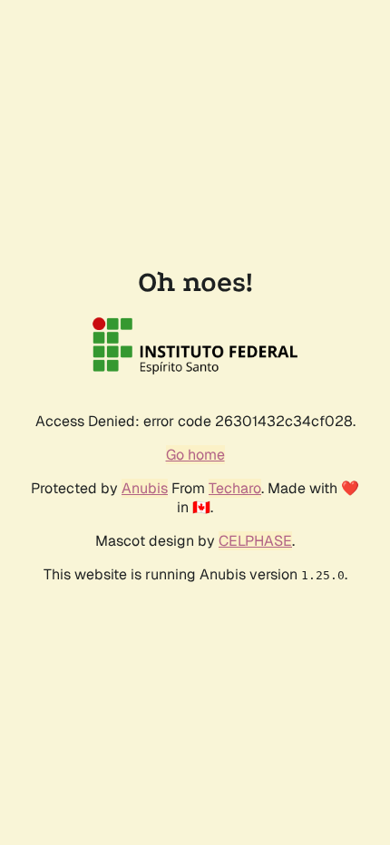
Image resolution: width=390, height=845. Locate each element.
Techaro (235, 488)
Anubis (145, 488)
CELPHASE (255, 540)
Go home (195, 454)
